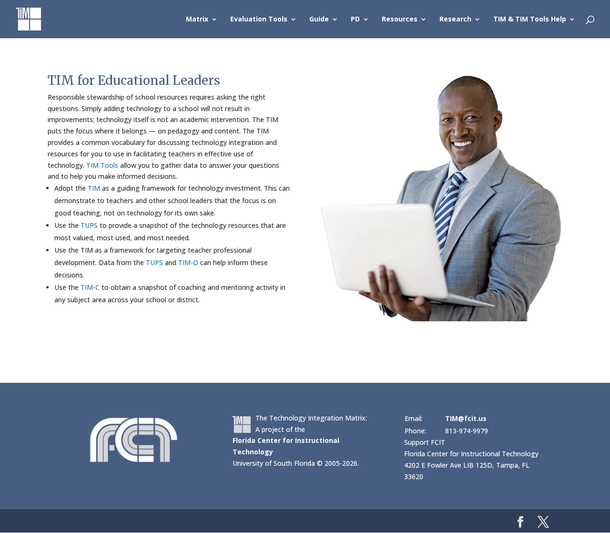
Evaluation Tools (258, 19)
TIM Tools (102, 165)
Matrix (197, 19)
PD (355, 19)
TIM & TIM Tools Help (529, 19)
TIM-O (188, 262)
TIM (94, 188)
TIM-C (90, 287)
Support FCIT (424, 442)
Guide (319, 19)
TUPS (89, 225)
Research (455, 19)
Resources (399, 19)
